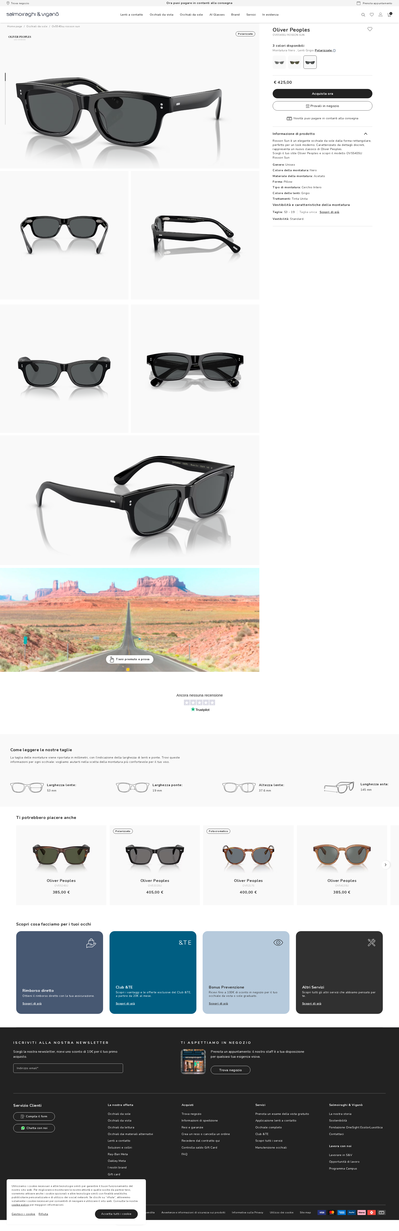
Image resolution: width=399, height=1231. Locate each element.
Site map (305, 1212)
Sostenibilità (338, 1121)
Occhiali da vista (120, 1121)
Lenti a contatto (119, 1141)
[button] (389, 15)
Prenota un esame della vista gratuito (282, 1114)
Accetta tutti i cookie (116, 1214)
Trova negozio (20, 3)
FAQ (185, 1154)
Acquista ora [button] (322, 93)
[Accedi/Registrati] (380, 14)
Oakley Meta (117, 1161)
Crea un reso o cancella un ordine (206, 1134)
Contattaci (336, 1134)
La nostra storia (340, 1114)
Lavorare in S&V (340, 1155)
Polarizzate (324, 50)
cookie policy (20, 1204)
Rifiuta (43, 1214)
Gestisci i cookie (23, 1214)
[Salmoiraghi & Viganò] (33, 14)
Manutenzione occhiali (271, 1148)
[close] (369, 29)
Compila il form (36, 1116)
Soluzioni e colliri (120, 1148)
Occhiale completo (268, 1127)
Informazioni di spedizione (200, 1121)
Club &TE (262, 1134)
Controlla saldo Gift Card (199, 1148)
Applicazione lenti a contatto (276, 1121)
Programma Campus (343, 1169)
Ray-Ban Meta (118, 1154)
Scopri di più (329, 212)
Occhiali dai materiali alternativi (130, 1134)
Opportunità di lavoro (344, 1162)
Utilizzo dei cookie (281, 1212)
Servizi (251, 15)
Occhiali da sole (119, 1114)
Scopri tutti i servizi (269, 1141)
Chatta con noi (37, 1128)
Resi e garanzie (192, 1127)
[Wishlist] (372, 14)
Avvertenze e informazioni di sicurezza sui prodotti (193, 1212)
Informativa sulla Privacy (247, 1212)
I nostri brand (117, 1167)
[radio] (279, 62)
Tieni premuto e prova (133, 659)
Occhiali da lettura (121, 1127)
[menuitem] (132, 14)
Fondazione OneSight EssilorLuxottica (356, 1127)
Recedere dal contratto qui (201, 1141)
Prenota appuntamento (377, 3)
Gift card (114, 1174)
